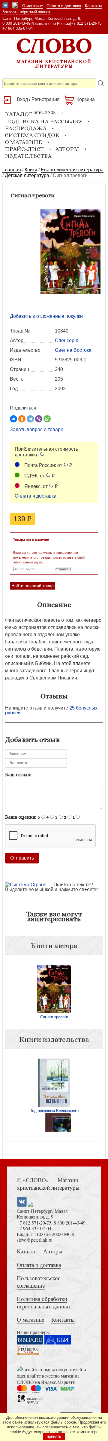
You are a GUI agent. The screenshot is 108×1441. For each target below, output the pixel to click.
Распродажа (25, 128)
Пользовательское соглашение (38, 1281)
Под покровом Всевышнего (54, 1110)
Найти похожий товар (32, 585)
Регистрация (46, 99)
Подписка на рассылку (43, 121)
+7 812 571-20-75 (86, 23)
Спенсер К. (67, 340)
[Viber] (38, 418)
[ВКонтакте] (13, 418)
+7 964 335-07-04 (17, 28)
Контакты (93, 6)
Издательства (28, 156)
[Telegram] (30, 418)
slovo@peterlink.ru (34, 1240)
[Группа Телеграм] (15, 6)
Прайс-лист (24, 149)
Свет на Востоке (73, 350)
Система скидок (32, 135)
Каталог (26, 1251)
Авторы (67, 149)
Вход (22, 99)
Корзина (85, 99)
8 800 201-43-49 (16, 23)
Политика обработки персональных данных (44, 1302)
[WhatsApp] (47, 418)
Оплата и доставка (63, 6)
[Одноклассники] (22, 418)
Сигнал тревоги (54, 1017)
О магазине (32, 6)
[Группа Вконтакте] (5, 6)
